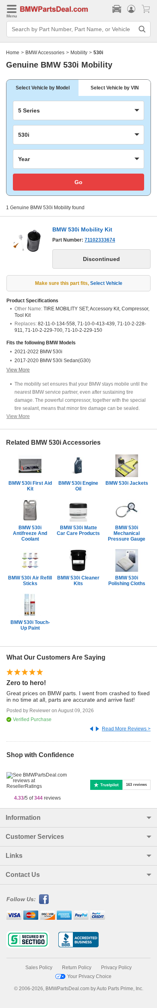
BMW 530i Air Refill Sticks (30, 580)
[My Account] (131, 9)
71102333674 (100, 240)
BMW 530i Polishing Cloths (126, 580)
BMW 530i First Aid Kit (30, 486)
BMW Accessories (44, 52)
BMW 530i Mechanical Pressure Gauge (126, 533)
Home (12, 52)
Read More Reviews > (126, 729)
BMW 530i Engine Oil (78, 486)
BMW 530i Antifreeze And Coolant (30, 533)
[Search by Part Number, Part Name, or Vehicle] (142, 29)
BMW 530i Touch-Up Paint (30, 625)
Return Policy (76, 967)
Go (78, 182)
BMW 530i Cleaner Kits (78, 580)
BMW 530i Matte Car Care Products (78, 530)
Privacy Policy (116, 967)
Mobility (78, 52)
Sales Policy (38, 967)
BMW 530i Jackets (126, 483)
